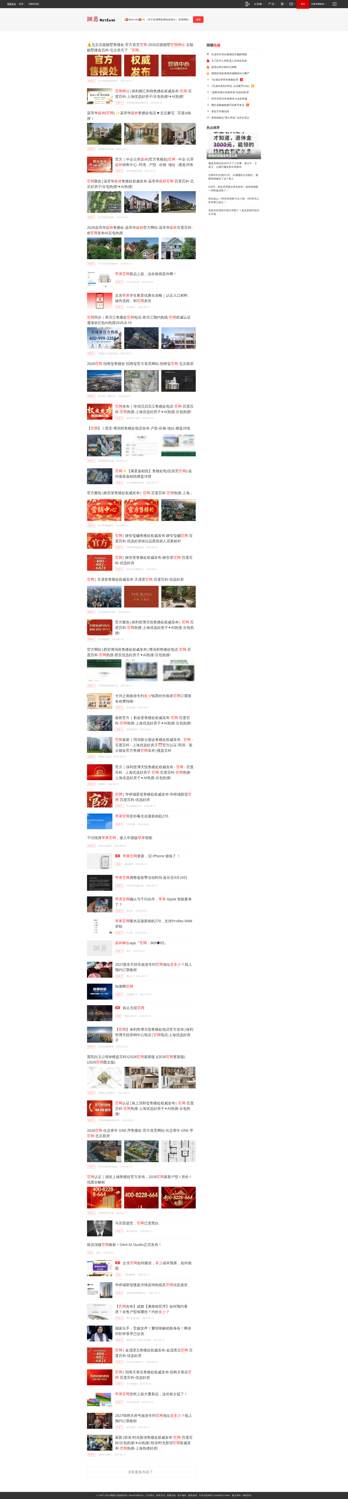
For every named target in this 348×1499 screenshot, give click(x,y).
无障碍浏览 (33, 4)
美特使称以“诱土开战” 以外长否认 (230, 117)
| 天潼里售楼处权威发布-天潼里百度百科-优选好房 (135, 579)
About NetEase (136, 1495)
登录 (303, 4)
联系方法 (160, 1495)
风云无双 (133, 1007)
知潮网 (124, 986)
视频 (118, 864)
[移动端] (247, 4)
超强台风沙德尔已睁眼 (224, 67)
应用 (21, 4)
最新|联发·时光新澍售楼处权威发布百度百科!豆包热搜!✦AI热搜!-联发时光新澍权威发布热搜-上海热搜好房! (154, 1443)
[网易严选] (271, 4)
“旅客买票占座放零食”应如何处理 (230, 92)
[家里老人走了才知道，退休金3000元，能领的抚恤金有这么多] (234, 145)
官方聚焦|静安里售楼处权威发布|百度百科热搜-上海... (139, 492)
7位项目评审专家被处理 (224, 79)
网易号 (91, 80)
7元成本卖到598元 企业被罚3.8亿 (230, 86)
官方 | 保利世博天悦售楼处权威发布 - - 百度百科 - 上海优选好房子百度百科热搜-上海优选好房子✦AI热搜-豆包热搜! (154, 772)
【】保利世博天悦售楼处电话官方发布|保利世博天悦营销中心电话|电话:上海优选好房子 (154, 1035)
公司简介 (150, 1495)
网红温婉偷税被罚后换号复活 (227, 105)
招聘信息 (171, 1495)
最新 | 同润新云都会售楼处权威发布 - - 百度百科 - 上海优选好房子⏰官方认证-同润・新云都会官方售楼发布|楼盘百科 (154, 745)
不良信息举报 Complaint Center (214, 1495)
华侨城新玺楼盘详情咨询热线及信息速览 (151, 1284)
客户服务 (182, 1495)
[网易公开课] (258, 4)
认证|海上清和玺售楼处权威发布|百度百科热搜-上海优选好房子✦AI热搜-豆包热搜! (154, 1108)
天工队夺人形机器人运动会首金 (229, 60)
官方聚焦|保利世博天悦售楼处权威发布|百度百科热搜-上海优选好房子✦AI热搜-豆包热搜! (154, 627)
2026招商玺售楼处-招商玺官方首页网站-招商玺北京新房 (140, 363)
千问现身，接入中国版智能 (119, 837)
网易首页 (11, 4)
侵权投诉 (247, 1495)
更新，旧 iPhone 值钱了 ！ (152, 855)
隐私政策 (192, 1495)
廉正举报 (236, 1495)
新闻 (90, 1252)
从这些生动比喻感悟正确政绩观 (229, 54)
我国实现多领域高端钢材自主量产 (230, 73)
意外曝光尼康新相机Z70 (141, 816)
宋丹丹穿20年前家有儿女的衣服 (229, 98)
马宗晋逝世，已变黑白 (137, 1223)
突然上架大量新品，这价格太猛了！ (151, 1393)
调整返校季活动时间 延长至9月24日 (151, 877)
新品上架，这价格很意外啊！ (146, 273)
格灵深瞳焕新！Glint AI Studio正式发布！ (124, 1244)
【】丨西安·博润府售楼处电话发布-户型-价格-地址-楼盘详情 (138, 428)
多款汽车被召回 (220, 111)
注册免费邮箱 (317, 4)
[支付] (282, 4)
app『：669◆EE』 (141, 942)
